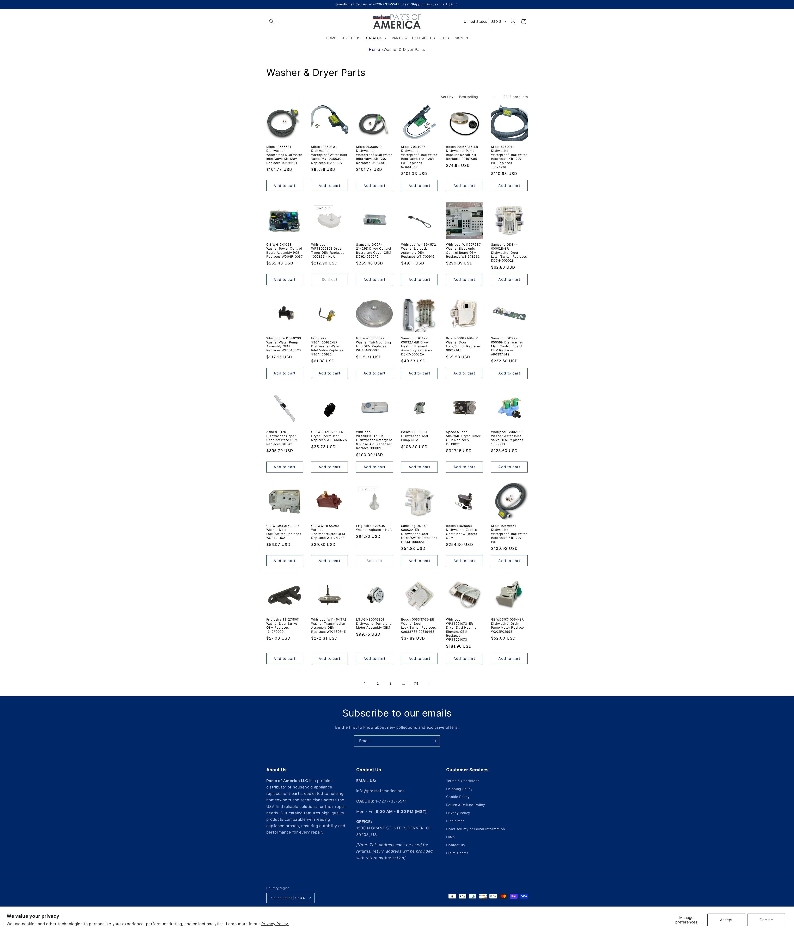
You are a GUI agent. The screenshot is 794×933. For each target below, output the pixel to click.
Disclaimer (455, 821)
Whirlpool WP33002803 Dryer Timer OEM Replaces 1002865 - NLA (327, 250)
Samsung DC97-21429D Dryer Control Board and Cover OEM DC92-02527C (373, 250)
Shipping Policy (459, 789)
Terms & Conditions (462, 781)
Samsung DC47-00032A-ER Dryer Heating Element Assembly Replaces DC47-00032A (416, 346)
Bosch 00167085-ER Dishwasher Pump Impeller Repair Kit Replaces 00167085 (462, 153)
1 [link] (365, 683)
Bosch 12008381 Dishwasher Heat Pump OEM (414, 436)
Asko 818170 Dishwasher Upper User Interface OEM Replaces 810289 (282, 438)
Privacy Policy (458, 813)
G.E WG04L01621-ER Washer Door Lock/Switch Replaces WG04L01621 (283, 532)
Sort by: (447, 97)
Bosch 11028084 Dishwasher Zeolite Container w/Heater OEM (461, 532)
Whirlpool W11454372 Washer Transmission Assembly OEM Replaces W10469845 (328, 625)
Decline (766, 919)
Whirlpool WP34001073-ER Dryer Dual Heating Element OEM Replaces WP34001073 (461, 629)
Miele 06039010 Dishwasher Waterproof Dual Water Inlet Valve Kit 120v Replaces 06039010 (374, 155)
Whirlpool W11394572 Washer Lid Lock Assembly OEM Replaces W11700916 (418, 250)
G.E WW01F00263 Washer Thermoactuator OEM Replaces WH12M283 (328, 532)
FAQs (450, 837)
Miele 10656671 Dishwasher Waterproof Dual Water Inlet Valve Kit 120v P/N (509, 534)
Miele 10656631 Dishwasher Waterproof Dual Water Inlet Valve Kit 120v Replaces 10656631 (284, 155)
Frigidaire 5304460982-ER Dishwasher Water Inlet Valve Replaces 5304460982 (327, 346)
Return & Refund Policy (465, 805)
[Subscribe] (434, 740)
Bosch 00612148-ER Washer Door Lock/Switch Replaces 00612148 (463, 344)
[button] (271, 21)
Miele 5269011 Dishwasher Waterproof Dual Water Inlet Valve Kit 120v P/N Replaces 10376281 (509, 157)
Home (374, 49)
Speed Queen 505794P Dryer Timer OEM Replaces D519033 (463, 438)
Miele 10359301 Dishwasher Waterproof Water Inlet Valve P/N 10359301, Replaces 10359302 (329, 155)
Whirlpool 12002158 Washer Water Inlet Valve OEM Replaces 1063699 (507, 438)
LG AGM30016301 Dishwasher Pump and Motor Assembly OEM (373, 623)
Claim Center (457, 853)
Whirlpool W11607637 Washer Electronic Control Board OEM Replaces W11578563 (463, 250)
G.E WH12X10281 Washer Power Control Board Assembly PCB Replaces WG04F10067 (284, 250)
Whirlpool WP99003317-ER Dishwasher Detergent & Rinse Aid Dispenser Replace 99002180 (374, 440)
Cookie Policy (458, 797)
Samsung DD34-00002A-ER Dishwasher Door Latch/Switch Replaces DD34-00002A (419, 534)
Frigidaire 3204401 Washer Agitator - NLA (374, 528)
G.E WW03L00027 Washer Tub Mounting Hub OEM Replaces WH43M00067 (373, 344)
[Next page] (429, 683)
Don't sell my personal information (475, 829)
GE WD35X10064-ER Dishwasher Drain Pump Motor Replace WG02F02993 (507, 625)
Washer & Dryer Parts (404, 49)
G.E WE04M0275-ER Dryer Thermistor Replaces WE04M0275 (329, 436)
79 (416, 683)
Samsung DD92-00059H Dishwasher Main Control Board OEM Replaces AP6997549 (507, 346)
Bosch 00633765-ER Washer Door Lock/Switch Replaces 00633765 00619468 (418, 625)
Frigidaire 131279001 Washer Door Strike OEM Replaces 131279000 (283, 625)
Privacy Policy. (275, 923)
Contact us (455, 845)
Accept (726, 919)
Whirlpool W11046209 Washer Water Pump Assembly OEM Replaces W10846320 (283, 344)
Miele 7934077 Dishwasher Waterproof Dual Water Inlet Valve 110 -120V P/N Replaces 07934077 (419, 157)
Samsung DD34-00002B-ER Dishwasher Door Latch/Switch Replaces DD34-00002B (509, 253)
